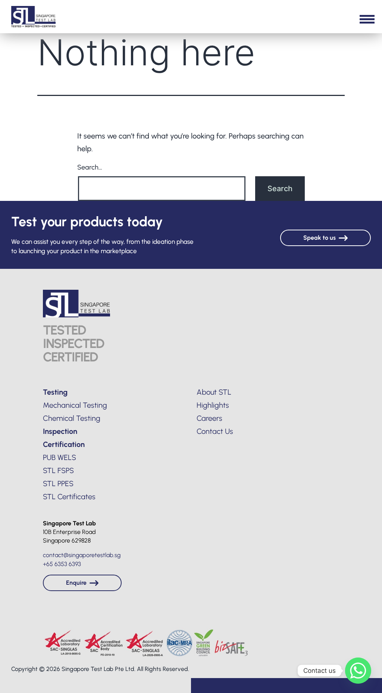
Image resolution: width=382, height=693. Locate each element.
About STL (214, 392)
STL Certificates (69, 496)
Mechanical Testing (75, 405)
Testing (55, 392)
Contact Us (215, 431)
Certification (64, 444)
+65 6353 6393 (62, 564)
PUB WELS (59, 457)
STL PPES (58, 483)
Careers (209, 418)
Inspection (60, 431)
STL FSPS (58, 470)
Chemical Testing (71, 418)
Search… (89, 167)
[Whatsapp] (358, 671)
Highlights (213, 405)
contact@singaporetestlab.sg (81, 555)
